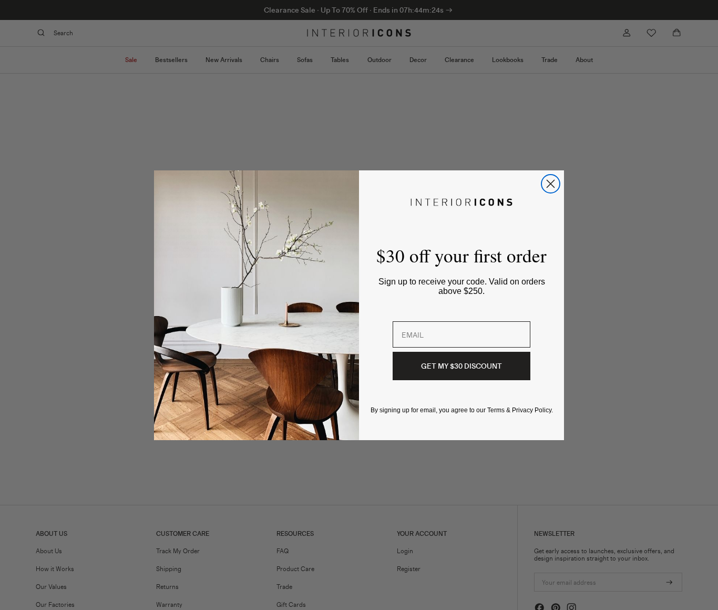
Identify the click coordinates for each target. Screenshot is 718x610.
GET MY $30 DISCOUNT (461, 365)
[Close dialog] (550, 184)
